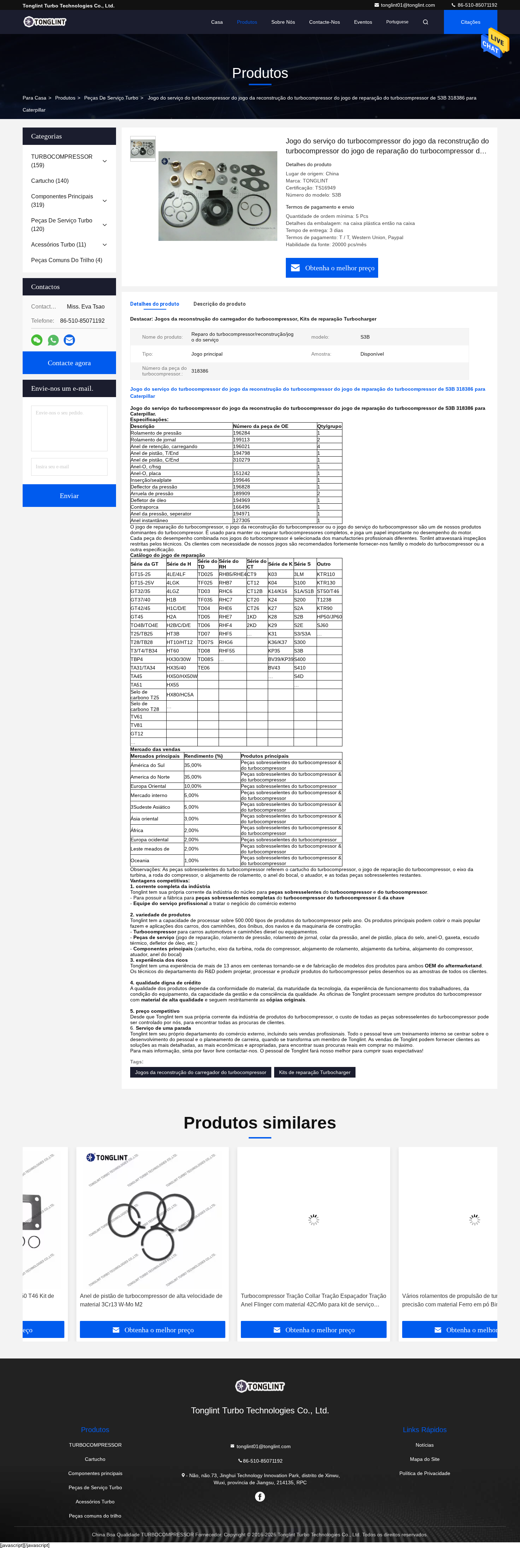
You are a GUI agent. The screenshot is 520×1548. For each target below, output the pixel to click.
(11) (58, 245)
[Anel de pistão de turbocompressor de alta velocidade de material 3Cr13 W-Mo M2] (99, 1220)
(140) (50, 181)
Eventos (363, 22)
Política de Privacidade (424, 1473)
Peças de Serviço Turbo (111, 98)
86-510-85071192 (476, 5)
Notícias (425, 1445)
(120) (61, 224)
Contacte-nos (324, 22)
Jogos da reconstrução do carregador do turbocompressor (200, 1072)
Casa (217, 22)
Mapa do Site (425, 1459)
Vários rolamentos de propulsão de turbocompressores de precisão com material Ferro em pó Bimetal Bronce (420, 1300)
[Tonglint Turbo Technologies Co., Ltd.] (45, 21)
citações (470, 22)
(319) (62, 200)
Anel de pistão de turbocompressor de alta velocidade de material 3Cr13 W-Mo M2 (97, 1300)
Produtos (247, 22)
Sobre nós (283, 22)
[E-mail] (69, 340)
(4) (66, 260)
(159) (62, 161)
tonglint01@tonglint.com (409, 5)
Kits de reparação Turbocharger (315, 1072)
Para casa (34, 98)
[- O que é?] (53, 340)
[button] (35, 1236)
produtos (65, 98)
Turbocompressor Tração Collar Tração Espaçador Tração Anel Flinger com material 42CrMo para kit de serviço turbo (260, 1301)
